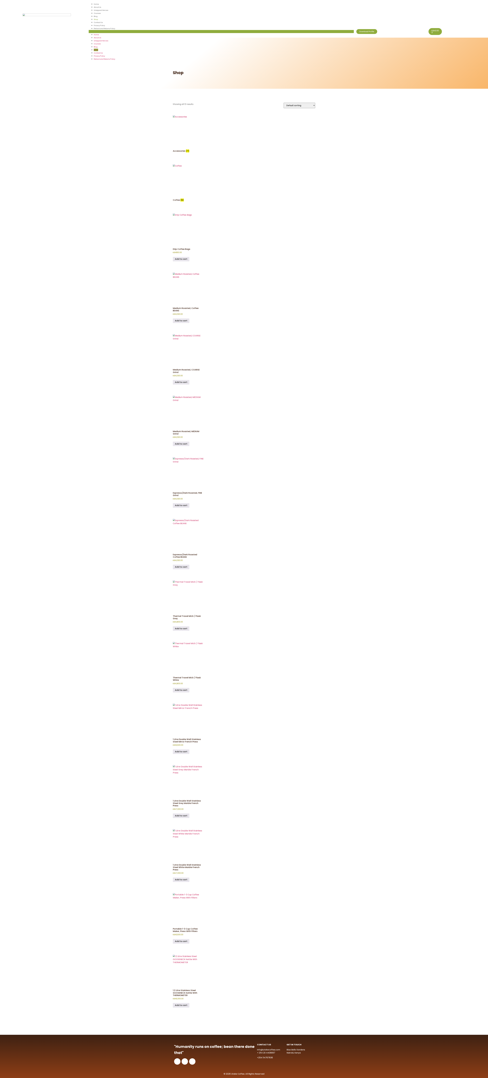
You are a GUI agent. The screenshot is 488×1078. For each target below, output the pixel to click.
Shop (96, 19)
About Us (97, 7)
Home (96, 4)
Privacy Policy (99, 25)
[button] (221, 31)
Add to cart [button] (181, 259)
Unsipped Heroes (101, 10)
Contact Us (98, 22)
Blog (95, 16)
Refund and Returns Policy (104, 28)
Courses (97, 13)
